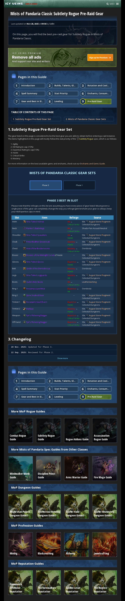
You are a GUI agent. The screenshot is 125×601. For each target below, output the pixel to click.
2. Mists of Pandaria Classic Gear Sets (86, 119)
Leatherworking (89, 281)
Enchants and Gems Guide (92, 163)
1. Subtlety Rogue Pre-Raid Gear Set (32, 119)
